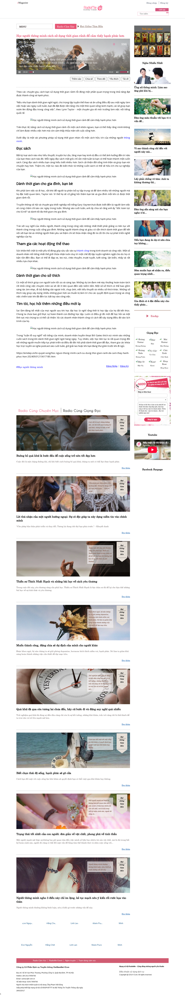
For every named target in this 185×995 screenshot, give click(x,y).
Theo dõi (101, 79)
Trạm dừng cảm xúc (87, 961)
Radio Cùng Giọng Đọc (82, 410)
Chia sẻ (89, 79)
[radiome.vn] (92, 8)
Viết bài (162, 10)
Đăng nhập (152, 2)
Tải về (126, 79)
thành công (83, 250)
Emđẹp (154, 315)
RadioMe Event (55, 961)
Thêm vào (76, 79)
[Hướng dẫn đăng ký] (152, 401)
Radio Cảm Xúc (65, 26)
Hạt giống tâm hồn (91, 26)
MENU (22, 26)
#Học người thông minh (29, 366)
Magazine (22, 2)
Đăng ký (164, 2)
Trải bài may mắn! (152, 28)
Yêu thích (114, 79)
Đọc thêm (126, 467)
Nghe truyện (70, 961)
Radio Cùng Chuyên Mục (38, 410)
